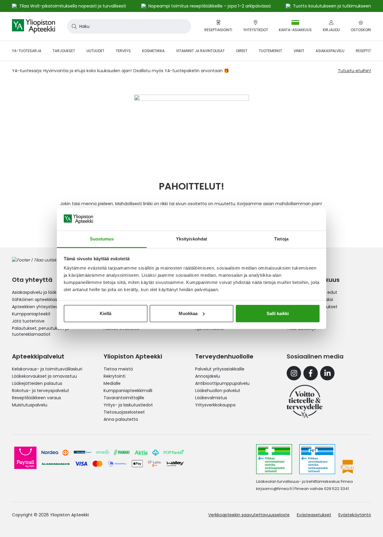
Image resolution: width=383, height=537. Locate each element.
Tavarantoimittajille (124, 398)
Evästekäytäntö (354, 515)
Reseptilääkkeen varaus (36, 398)
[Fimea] (274, 459)
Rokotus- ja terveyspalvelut (40, 391)
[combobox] (129, 26)
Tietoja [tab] (281, 238)
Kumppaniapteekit (31, 314)
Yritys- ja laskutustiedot (128, 405)
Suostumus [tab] (102, 238)
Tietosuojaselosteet (124, 412)
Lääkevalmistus (211, 398)
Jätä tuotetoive (28, 321)
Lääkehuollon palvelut (217, 391)
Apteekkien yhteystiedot (37, 307)
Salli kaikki (278, 313)
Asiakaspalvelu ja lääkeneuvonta (46, 292)
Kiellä (105, 313)
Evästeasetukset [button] (314, 515)
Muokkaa (188, 313)
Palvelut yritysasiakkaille (219, 369)
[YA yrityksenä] (305, 401)
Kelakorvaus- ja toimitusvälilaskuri (47, 369)
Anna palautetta (121, 419)
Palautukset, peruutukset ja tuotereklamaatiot (40, 331)
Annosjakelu (207, 376)
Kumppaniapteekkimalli (128, 391)
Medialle (112, 383)
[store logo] (33, 26)
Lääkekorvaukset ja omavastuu (44, 376)
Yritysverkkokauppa (215, 405)
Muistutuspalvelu (29, 405)
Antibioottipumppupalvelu (222, 383)
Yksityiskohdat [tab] (191, 238)
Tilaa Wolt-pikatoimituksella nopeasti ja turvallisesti (72, 6)
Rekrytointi (114, 376)
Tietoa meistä (118, 369)
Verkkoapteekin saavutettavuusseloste (249, 515)
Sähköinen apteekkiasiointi (39, 299)
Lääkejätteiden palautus (37, 383)
